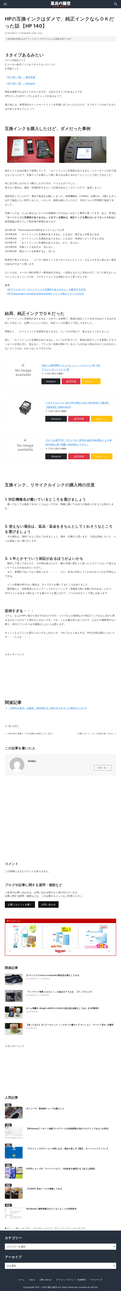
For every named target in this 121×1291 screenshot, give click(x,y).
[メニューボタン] (5, 4)
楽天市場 (71, 381)
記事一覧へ (103, 768)
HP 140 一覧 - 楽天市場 (21, 77)
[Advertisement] (27, 675)
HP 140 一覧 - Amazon (21, 83)
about (32, 1280)
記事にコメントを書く (20, 904)
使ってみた (38, 33)
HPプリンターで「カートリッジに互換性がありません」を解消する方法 (46, 289)
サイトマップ (96, 1280)
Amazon (51, 381)
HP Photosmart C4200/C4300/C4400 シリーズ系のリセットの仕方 (45, 293)
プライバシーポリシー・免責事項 (71, 1280)
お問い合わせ (48, 904)
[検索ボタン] (116, 4)
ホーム (21, 1280)
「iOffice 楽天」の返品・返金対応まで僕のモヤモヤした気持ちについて (47, 708)
